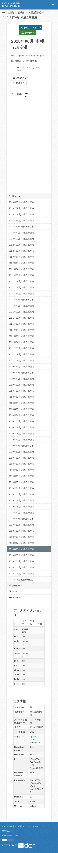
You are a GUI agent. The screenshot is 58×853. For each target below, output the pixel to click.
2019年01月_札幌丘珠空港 (21, 506)
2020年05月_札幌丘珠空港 (21, 409)
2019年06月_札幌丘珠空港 (21, 476)
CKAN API (7, 831)
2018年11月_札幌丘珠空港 (21, 519)
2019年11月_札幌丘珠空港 (21, 445)
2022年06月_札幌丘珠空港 (21, 257)
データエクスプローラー (28, 69)
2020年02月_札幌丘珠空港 (21, 427)
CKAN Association (10, 835)
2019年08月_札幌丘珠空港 (21, 464)
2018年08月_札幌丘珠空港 (21, 537)
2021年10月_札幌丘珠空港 (21, 305)
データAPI (29, 32)
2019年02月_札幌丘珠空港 (21, 500)
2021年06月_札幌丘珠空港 (21, 330)
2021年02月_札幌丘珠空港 (21, 354)
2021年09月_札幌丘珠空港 (21, 312)
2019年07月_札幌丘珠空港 (21, 470)
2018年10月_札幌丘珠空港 (21, 525)
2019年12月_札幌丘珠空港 (21, 439)
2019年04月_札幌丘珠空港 (21, 488)
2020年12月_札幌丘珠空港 (21, 366)
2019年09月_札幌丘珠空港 (21, 458)
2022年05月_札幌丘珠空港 (21, 263)
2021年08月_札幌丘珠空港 (21, 318)
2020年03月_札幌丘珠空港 (21, 421)
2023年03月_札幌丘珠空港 (21, 202)
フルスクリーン (22, 78)
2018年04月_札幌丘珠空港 (21, 561)
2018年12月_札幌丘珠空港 (21, 512)
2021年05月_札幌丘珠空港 (21, 336)
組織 (11, 12)
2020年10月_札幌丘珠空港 (21, 379)
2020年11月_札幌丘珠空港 (21, 372)
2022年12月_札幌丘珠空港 (21, 220)
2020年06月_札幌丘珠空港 (21, 403)
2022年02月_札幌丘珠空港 (21, 281)
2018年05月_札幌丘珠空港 (21, 555)
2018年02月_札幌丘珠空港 (21, 573)
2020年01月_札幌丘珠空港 (21, 433)
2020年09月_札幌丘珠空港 (21, 385)
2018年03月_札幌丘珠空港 (21, 567)
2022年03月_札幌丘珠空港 (21, 275)
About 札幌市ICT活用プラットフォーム (20, 826)
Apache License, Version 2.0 (35, 739)
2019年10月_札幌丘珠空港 (21, 452)
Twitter (14, 591)
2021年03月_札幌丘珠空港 (21, 348)
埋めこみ (20, 83)
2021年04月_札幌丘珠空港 (21, 342)
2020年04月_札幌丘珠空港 (21, 415)
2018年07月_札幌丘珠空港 (21, 543)
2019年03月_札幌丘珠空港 (21, 494)
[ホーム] (3, 12)
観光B (21, 12)
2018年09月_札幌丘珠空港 (21, 531)
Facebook (16, 597)
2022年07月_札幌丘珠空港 (21, 251)
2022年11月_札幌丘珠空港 (21, 226)
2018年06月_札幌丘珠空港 (21, 17)
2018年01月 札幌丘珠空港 (21, 579)
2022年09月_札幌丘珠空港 (21, 239)
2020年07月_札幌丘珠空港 (21, 397)
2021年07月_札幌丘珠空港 (21, 324)
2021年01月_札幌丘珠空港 (21, 360)
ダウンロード (30, 27)
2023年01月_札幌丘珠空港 (21, 214)
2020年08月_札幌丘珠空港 (21, 391)
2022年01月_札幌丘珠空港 (21, 287)
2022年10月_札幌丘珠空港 (21, 232)
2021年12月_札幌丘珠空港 (21, 293)
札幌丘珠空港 (36, 12)
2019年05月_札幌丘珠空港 (21, 482)
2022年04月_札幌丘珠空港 (21, 269)
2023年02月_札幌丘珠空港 (21, 208)
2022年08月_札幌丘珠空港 (21, 245)
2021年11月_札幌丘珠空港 (21, 299)
